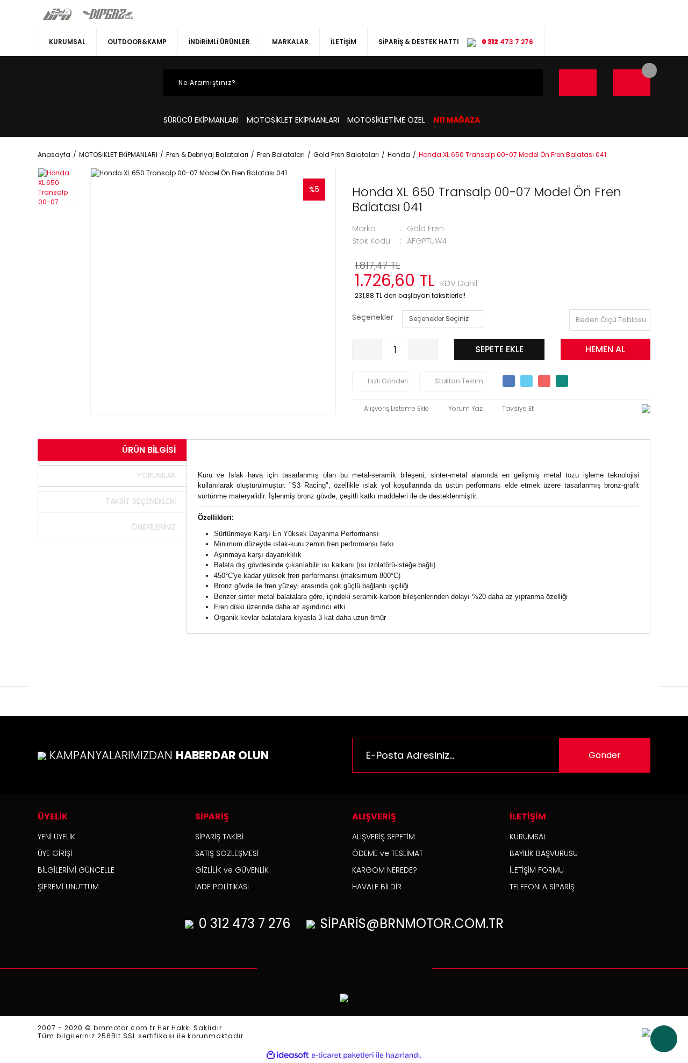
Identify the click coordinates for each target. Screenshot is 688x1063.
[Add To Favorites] (390, 408)
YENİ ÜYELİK (56, 836)
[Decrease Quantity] (367, 349)
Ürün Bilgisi (149, 450)
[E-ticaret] (342, 1055)
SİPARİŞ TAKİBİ (219, 836)
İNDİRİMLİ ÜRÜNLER (219, 41)
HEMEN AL (605, 349)
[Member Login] (578, 82)
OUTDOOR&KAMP (137, 41)
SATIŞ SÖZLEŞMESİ (227, 853)
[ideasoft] (287, 1055)
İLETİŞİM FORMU (537, 870)
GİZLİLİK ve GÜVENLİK (232, 870)
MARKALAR (290, 41)
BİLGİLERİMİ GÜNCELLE (76, 870)
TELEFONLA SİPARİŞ (542, 886)
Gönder (605, 755)
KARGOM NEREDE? (384, 870)
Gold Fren (425, 228)
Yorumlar (156, 475)
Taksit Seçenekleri (140, 501)
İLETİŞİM (343, 41)
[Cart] (631, 82)
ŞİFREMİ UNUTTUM (68, 886)
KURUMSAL (67, 41)
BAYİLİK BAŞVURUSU (544, 853)
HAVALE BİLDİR (377, 886)
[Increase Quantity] (423, 349)
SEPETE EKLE (499, 349)
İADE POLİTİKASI (222, 886)
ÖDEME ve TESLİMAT (387, 853)
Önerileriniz (153, 527)
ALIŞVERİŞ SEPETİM (383, 836)
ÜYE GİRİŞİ (55, 853)
